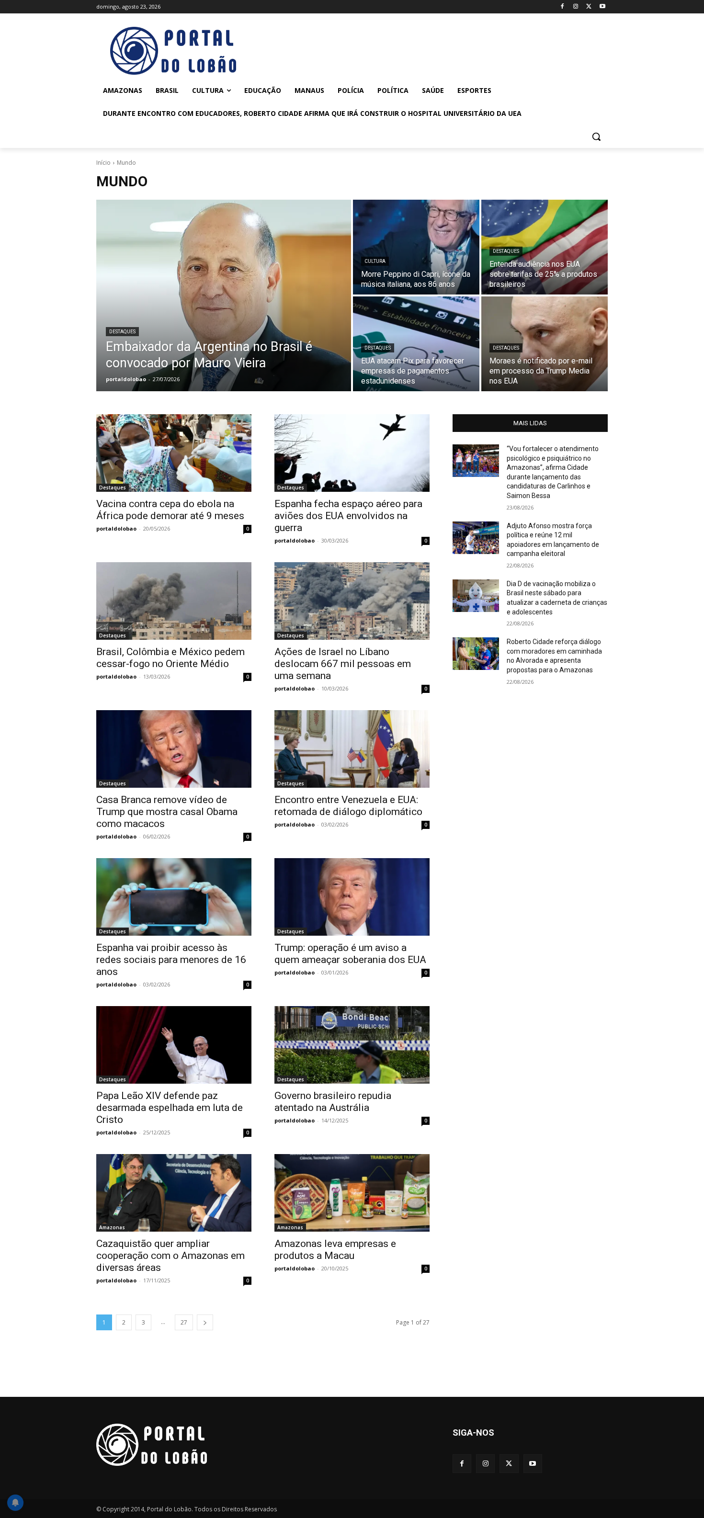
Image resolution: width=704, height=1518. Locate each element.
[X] (588, 6)
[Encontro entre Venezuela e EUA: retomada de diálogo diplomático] (352, 749)
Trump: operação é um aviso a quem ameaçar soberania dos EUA (350, 953)
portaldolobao (116, 528)
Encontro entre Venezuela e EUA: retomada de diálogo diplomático (348, 805)
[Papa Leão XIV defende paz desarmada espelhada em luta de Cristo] (173, 1045)
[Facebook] (562, 6)
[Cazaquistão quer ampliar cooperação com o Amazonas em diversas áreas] (173, 1193)
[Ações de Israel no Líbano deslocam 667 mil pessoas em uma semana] (352, 601)
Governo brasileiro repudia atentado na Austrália (332, 1101)
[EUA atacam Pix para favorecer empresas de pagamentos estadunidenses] (416, 343)
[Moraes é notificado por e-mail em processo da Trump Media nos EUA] (544, 343)
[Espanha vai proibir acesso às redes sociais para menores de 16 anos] (173, 897)
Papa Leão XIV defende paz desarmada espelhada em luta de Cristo (169, 1107)
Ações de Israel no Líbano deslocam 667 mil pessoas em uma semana (342, 663)
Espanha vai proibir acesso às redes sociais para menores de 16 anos (171, 959)
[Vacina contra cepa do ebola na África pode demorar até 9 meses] (173, 453)
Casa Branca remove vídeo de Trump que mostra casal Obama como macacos (167, 811)
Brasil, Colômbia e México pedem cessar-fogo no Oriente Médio (170, 657)
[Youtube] (602, 6)
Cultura (375, 261)
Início (103, 163)
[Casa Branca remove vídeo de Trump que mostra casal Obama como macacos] (173, 749)
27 (184, 1322)
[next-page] (205, 1322)
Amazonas (112, 1227)
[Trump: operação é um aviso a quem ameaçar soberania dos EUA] (352, 897)
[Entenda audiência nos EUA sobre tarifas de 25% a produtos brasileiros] (544, 247)
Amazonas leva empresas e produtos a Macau (335, 1249)
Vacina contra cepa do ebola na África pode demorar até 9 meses (170, 509)
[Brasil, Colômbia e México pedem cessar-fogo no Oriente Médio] (173, 601)
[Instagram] (575, 6)
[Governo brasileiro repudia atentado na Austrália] (352, 1045)
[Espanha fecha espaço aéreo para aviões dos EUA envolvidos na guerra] (352, 453)
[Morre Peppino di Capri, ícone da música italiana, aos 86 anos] (416, 247)
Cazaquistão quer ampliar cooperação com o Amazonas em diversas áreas (170, 1255)
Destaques (122, 331)
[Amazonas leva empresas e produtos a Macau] (352, 1193)
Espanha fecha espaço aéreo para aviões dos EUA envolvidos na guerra (348, 515)
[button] (596, 136)
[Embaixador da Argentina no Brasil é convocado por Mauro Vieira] (223, 295)
